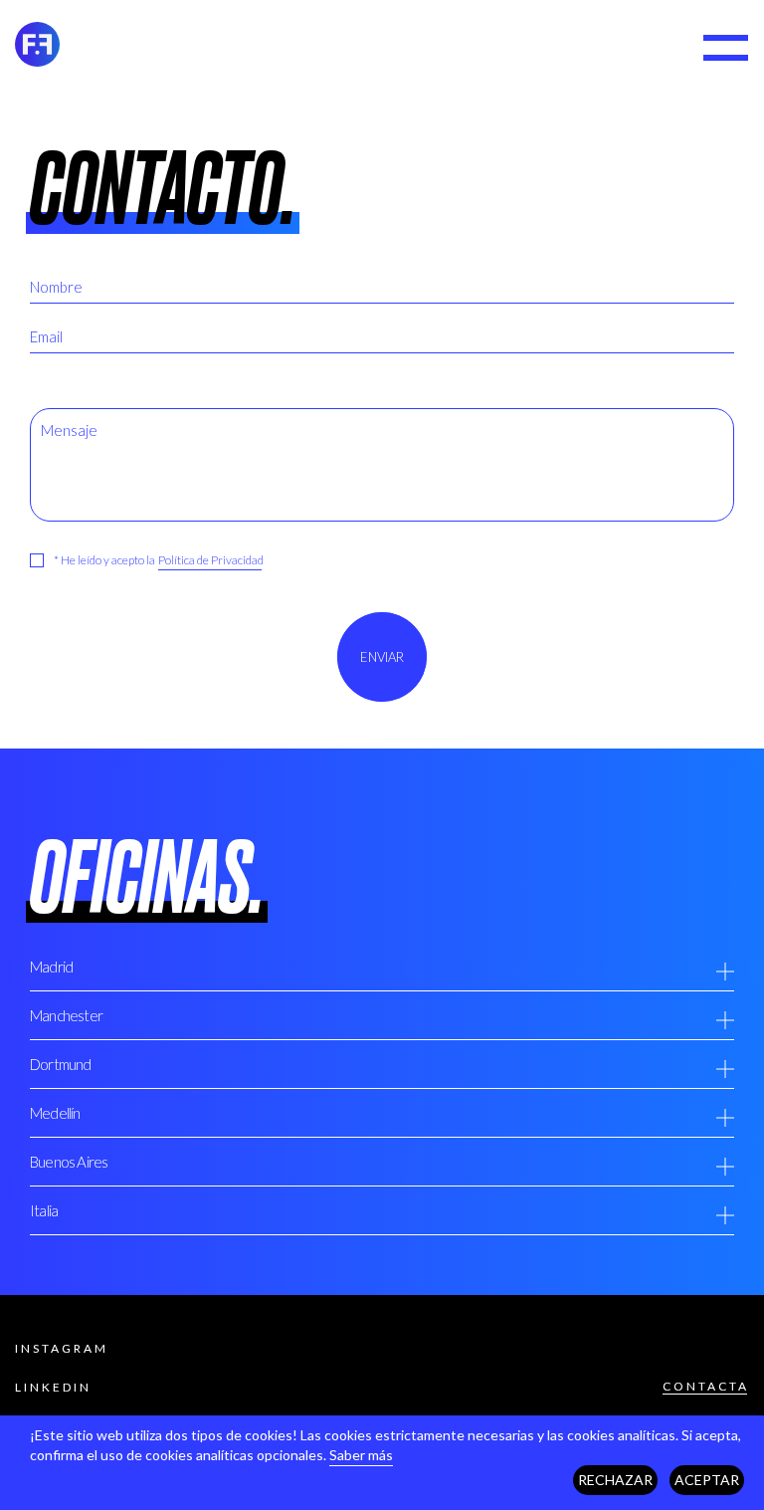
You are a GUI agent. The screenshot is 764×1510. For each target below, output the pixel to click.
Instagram (61, 1348)
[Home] (37, 47)
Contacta (706, 1386)
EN (652, 49)
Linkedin (53, 1387)
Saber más (361, 1454)
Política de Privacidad (211, 559)
